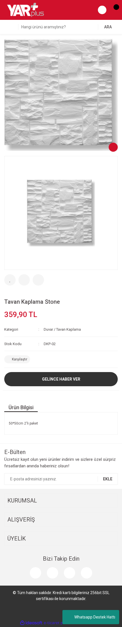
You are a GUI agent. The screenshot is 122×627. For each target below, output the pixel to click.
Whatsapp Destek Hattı (94, 617)
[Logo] (25, 10)
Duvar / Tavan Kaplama (62, 329)
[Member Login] (102, 10)
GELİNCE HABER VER (61, 379)
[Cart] (113, 10)
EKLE (107, 479)
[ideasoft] (31, 623)
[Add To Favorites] (10, 280)
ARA (108, 27)
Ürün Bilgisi (21, 407)
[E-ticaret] (60, 623)
